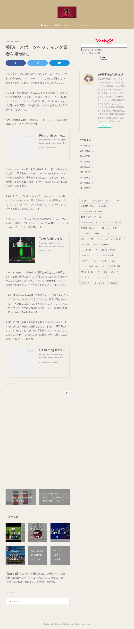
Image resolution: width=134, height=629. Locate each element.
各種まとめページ (63, 25)
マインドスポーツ (111, 271)
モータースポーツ (89, 249)
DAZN (116, 200)
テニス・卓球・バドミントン (94, 266)
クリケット (100, 282)
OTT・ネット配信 (109, 227)
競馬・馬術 (116, 266)
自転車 (105, 244)
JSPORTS (85, 233)
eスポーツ (85, 282)
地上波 (118, 222)
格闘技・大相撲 (108, 249)
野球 (96, 244)
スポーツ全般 (87, 238)
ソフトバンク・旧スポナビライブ (96, 222)
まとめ (84, 200)
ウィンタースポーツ (90, 271)
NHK (97, 233)
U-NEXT (102, 205)
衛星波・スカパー (89, 227)
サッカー (85, 244)
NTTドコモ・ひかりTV (91, 216)
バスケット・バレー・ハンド (94, 260)
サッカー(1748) (11, 384)
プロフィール (86, 25)
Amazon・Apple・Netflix (92, 211)
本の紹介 (113, 282)
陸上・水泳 (108, 255)
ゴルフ (114, 260)
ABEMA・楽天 (87, 205)
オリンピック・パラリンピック (111, 238)
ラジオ (106, 233)
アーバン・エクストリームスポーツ (97, 277)
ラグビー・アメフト (90, 255)
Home (44, 25)
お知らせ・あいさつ (100, 200)
